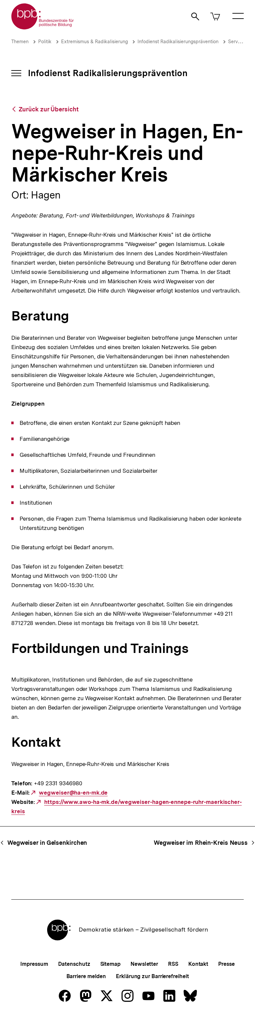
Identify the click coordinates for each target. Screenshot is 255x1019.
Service (236, 41)
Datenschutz (74, 964)
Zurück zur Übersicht (49, 109)
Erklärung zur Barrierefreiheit (152, 976)
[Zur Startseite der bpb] (42, 27)
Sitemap (110, 964)
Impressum (34, 964)
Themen (20, 41)
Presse (226, 964)
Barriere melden (86, 976)
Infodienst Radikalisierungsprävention (177, 41)
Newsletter (144, 964)
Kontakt (198, 964)
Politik (44, 41)
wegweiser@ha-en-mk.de (73, 792)
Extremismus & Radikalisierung (94, 41)
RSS (173, 964)
